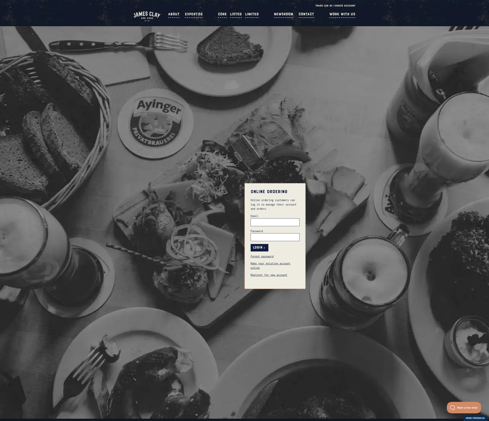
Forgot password (262, 256)
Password (257, 231)
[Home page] (147, 20)
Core (222, 14)
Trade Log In (323, 5)
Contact (306, 14)
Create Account (344, 5)
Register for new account (269, 275)
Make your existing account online (270, 265)
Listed (236, 14)
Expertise (194, 14)
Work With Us (342, 14)
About (174, 14)
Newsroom (283, 14)
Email (254, 216)
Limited (252, 14)
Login (257, 247)
